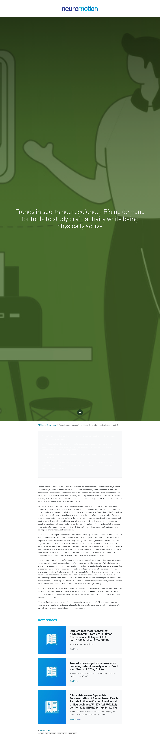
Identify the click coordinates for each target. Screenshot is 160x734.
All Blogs (41, 425)
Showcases (51, 425)
